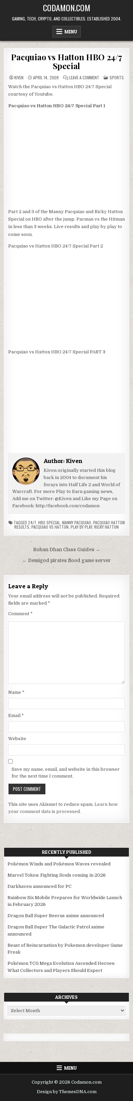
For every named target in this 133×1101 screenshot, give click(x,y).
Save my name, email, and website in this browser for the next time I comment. (66, 773)
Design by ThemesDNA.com (67, 1091)
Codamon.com (66, 7)
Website (17, 738)
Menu (70, 31)
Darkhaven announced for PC (40, 886)
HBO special (49, 522)
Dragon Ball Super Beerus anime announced (56, 915)
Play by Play (81, 527)
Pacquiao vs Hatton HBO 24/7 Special (66, 61)
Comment (20, 613)
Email (16, 715)
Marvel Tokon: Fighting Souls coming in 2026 (57, 875)
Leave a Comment (84, 78)
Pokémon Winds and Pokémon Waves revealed (59, 863)
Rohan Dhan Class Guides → (66, 549)
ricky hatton (106, 527)
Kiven (19, 78)
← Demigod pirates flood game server (66, 560)
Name (16, 692)
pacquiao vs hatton (50, 527)
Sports (116, 77)
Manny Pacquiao (76, 522)
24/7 (32, 522)
